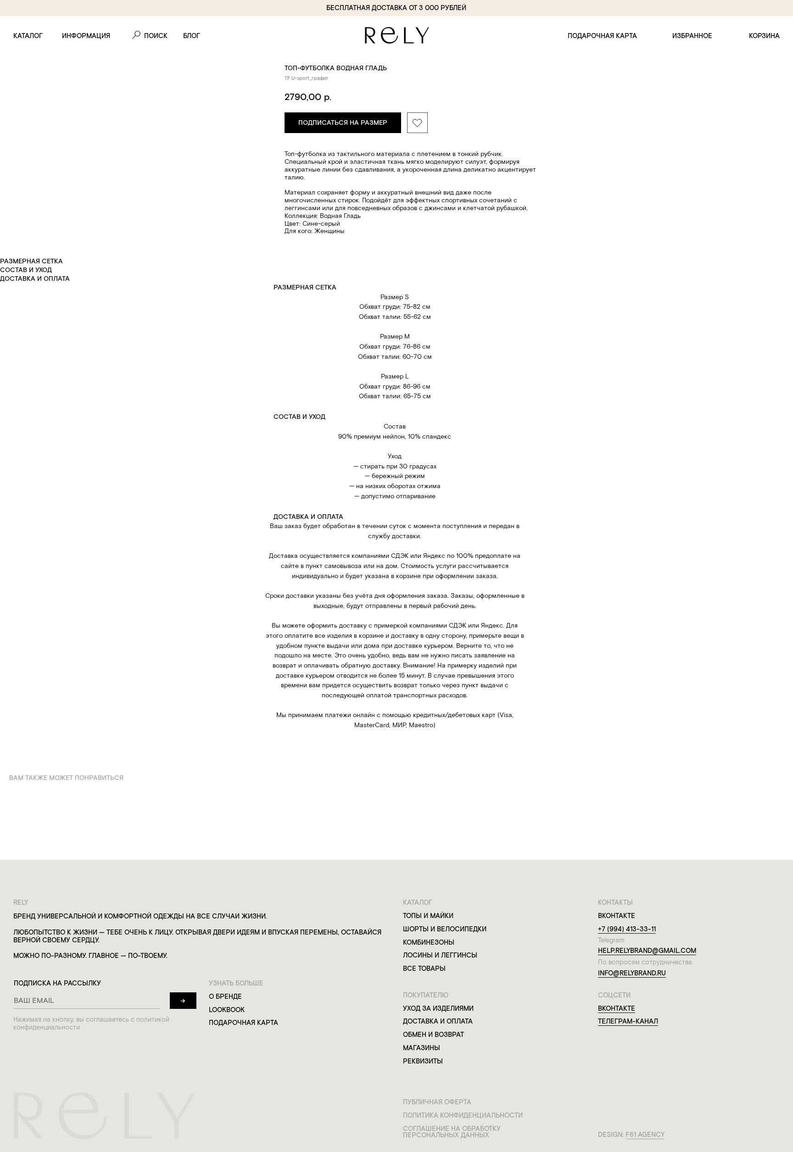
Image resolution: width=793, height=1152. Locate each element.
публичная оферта (437, 1102)
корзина (764, 36)
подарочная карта (602, 36)
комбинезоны (428, 942)
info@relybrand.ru (632, 973)
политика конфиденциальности (463, 1115)
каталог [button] (28, 36)
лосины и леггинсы (440, 955)
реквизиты (423, 1061)
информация (86, 36)
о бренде (225, 996)
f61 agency (645, 1134)
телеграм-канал (628, 1021)
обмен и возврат (433, 1034)
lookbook (227, 1010)
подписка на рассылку (57, 983)
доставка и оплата (438, 1021)
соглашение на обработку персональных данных (452, 1131)
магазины (421, 1048)
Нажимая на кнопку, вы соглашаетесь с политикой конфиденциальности (91, 1023)
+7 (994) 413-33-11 (627, 929)
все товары (424, 968)
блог (191, 36)
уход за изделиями (438, 1008)
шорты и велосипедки (444, 929)
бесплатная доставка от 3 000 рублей (396, 8)
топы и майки (428, 916)
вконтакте (616, 1008)
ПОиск (156, 36)
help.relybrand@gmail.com (647, 950)
